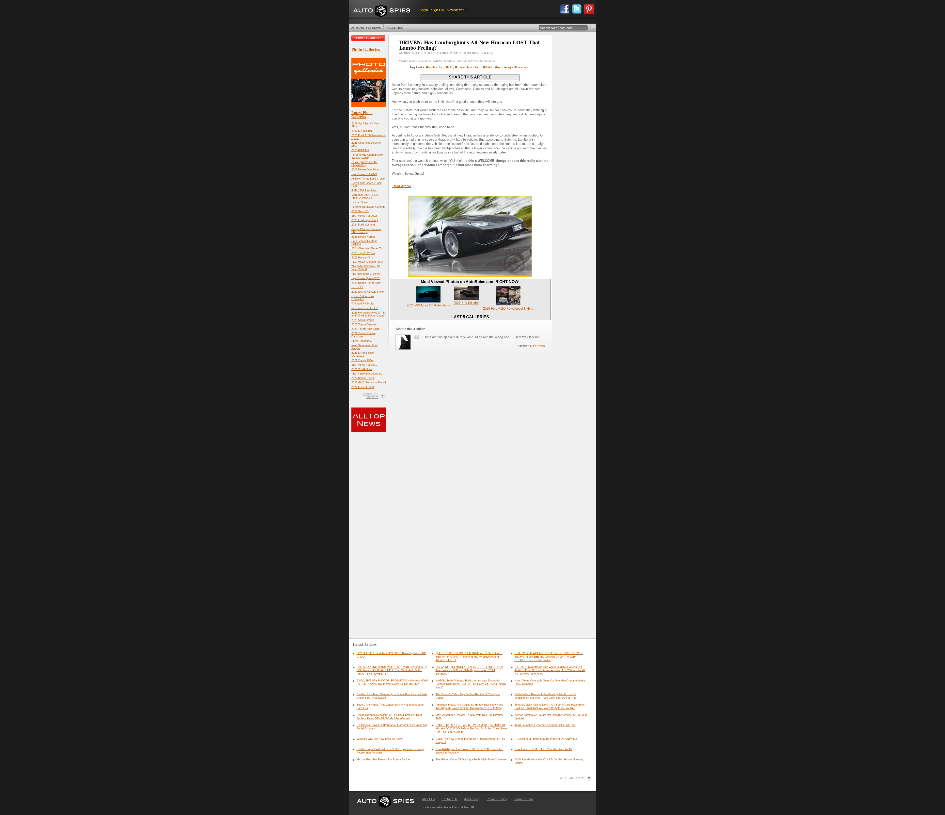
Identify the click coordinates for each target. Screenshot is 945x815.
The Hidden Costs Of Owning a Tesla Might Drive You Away (471, 759)
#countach (474, 67)
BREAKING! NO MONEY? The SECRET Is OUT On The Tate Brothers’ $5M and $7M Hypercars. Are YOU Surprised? (470, 670)
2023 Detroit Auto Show (365, 169)
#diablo (488, 67)
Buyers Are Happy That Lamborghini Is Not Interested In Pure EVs (390, 706)
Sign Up (437, 10)
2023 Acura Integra (362, 319)
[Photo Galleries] (368, 106)
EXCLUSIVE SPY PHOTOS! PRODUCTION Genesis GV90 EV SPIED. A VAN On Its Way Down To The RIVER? (392, 682)
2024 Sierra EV (360, 211)
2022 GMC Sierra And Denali (368, 382)
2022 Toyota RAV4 (362, 360)
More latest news (572, 778)
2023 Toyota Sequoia (364, 324)
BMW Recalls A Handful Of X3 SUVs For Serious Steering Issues (549, 761)
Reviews (437, 61)
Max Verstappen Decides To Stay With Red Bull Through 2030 (469, 716)
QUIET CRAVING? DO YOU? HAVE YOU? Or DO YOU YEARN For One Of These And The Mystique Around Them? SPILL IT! (469, 657)
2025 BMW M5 (360, 150)
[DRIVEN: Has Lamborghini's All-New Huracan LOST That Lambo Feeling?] (470, 276)
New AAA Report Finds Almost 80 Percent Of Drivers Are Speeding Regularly (469, 751)
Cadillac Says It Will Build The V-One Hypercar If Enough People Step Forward (390, 751)
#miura (460, 67)
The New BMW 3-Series (365, 273)
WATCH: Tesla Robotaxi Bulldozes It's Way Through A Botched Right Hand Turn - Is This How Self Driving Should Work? (471, 684)
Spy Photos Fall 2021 (364, 364)
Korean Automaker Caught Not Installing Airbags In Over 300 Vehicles (551, 716)
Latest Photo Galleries (362, 114)
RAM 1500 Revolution (364, 190)
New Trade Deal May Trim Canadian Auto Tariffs (543, 749)
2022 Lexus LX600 (362, 387)
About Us (428, 799)
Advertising (472, 799)
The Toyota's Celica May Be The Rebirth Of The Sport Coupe (468, 696)
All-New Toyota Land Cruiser (368, 178)
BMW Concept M (361, 340)
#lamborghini (435, 67)
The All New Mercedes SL (366, 373)
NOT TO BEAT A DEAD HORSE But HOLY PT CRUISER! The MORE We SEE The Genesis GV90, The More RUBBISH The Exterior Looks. (549, 657)
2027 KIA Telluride (362, 130)
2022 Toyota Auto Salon (365, 328)
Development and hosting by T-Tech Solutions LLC (448, 807)
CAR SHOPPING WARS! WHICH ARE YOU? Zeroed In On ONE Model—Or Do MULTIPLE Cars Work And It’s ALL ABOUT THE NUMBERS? (392, 670)
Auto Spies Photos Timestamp (460, 53)
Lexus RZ (357, 287)
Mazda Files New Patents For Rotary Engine (383, 759)
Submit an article (368, 38)
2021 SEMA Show (362, 369)
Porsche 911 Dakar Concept (368, 206)
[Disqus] (470, 555)
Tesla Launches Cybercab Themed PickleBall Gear (545, 725)
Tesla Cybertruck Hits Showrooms (364, 163)
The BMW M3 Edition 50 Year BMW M (365, 268)
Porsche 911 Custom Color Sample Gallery (367, 156)
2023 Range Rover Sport (366, 282)
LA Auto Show (359, 202)
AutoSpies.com (381, 11)
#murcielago (504, 67)
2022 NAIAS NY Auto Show (367, 291)
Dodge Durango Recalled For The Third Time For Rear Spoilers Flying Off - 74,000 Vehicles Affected (389, 716)
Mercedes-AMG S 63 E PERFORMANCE (365, 196)
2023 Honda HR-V (362, 257)
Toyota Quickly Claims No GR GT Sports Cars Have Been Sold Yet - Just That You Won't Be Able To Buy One (549, 706)
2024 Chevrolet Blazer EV (366, 248)
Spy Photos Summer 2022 (367, 261)
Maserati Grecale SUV (364, 308)
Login (423, 10)
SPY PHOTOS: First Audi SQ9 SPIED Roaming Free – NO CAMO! (391, 655)
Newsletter (455, 10)
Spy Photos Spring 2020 (365, 278)
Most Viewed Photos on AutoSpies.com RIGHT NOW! (470, 282)
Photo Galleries (394, 28)
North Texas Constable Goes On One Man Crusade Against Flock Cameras (550, 682)
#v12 (449, 67)
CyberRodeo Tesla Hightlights (362, 298)
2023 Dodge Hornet (363, 236)
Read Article (402, 186)
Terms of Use (523, 799)
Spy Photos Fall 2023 (364, 174)
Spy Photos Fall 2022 (364, 215)
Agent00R (405, 53)
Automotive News (366, 28)
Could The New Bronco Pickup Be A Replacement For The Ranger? (470, 740)
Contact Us (449, 799)
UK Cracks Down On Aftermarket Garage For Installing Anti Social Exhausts (392, 727)
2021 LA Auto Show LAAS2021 (362, 354)
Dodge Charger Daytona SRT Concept (366, 231)
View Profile (537, 345)
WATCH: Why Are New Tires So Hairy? (380, 738)
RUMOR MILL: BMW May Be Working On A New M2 (546, 738)
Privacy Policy (497, 799)
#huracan (521, 67)
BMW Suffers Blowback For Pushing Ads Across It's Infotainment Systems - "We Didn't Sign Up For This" (546, 696)
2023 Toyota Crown (363, 253)
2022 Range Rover (362, 378)
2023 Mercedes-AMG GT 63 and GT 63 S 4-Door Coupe (368, 314)
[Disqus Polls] (470, 429)
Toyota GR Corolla (362, 303)
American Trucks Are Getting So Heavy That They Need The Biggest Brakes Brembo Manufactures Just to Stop (469, 706)
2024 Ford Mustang (363, 224)
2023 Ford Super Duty (364, 220)
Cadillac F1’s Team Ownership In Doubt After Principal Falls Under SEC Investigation (392, 696)
